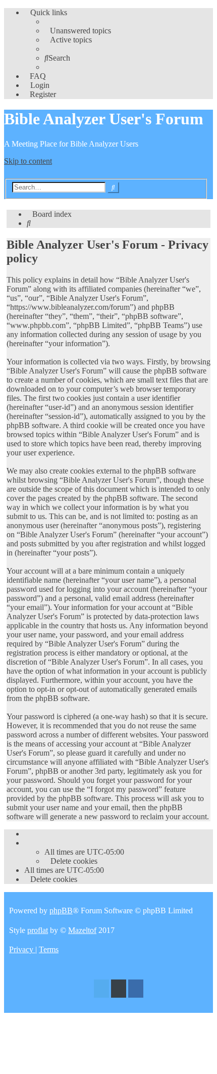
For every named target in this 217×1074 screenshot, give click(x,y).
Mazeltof (82, 930)
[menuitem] (77, 30)
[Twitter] (101, 990)
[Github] (118, 990)
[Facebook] (135, 990)
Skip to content (28, 161)
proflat (37, 930)
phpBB (61, 910)
